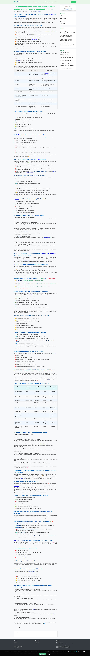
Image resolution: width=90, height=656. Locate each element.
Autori (43, 1)
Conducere (62, 16)
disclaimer (15, 648)
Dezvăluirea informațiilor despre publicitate (63, 645)
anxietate (25, 557)
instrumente (33, 294)
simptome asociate (31, 571)
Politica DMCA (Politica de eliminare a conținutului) (64, 643)
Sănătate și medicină (37, 11)
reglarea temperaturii (29, 172)
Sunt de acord (42, 654)
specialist (53, 353)
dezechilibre (34, 39)
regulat (33, 609)
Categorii (35, 1)
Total (61, 15)
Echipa (46, 1)
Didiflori (17, 2)
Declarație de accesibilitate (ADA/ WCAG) (63, 647)
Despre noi (51, 1)
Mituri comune (17, 540)
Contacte (55, 1)
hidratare (46, 73)
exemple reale (23, 478)
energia (48, 379)
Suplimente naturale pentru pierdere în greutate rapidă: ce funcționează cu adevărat (66, 36)
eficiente (26, 231)
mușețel (54, 171)
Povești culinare (63, 21)
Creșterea (18, 60)
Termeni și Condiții (17, 647)
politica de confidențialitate (75, 651)
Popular (39, 1)
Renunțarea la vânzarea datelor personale (63, 646)
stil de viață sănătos (47, 237)
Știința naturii (62, 23)
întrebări (17, 199)
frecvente (52, 14)
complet (19, 236)
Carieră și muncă (63, 18)
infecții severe (16, 486)
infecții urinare (31, 34)
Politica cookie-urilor (59, 642)
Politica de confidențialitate (18, 646)
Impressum (58, 648)
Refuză (83, 651)
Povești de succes (63, 20)
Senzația (18, 119)
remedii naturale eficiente (49, 253)
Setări (49, 654)
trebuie (19, 134)
